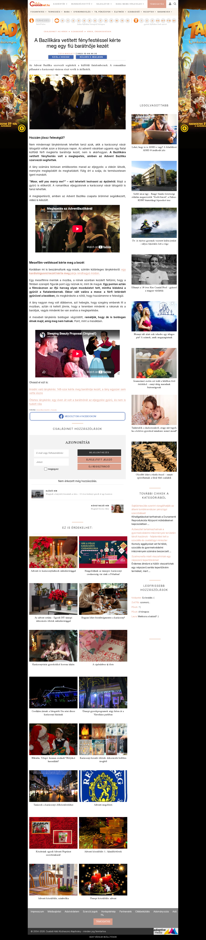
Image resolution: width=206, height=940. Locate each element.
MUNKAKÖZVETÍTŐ (80, 4)
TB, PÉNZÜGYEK (102, 12)
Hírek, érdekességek (99, 32)
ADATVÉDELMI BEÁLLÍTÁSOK (103, 937)
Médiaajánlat (54, 911)
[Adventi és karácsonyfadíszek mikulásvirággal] (53, 552)
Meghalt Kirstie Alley (100, 509)
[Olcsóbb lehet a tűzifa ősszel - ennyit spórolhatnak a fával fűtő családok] (154, 457)
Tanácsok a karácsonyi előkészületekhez (53, 805)
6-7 (163, 21)
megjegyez (53, 469)
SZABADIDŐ (134, 12)
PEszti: (136, 607)
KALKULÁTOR (103, 4)
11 (122, 21)
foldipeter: (143, 597)
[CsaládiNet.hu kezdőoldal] (40, 4)
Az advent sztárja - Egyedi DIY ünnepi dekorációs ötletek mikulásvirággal (53, 619)
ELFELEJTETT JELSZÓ (99, 459)
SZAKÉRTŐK (59, 4)
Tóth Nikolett (66, 54)
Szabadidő (77, 32)
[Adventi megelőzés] (103, 786)
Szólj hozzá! (61, 57)
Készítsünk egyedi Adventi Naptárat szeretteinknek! (53, 853)
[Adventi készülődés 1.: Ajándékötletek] (103, 833)
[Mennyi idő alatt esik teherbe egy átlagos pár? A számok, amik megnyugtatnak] (154, 316)
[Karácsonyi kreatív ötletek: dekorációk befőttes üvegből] (103, 739)
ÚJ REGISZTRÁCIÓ (99, 466)
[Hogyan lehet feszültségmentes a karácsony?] (103, 599)
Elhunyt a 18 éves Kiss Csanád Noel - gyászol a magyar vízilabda (154, 289)
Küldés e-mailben (91, 57)
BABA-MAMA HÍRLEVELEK (129, 4)
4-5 (157, 21)
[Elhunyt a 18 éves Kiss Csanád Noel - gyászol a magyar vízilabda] (154, 269)
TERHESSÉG (54, 12)
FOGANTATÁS (37, 12)
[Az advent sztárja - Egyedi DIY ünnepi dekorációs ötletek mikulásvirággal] (53, 599)
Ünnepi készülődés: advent (103, 898)
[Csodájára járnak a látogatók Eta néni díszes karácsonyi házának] (53, 692)
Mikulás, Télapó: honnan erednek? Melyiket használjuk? (53, 759)
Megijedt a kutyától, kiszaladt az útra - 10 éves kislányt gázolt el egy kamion (79, 494)
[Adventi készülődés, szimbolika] (53, 879)
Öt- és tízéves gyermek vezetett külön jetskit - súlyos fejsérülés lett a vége (154, 242)
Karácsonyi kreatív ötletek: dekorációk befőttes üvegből (103, 759)
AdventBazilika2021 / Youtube (46, 410)
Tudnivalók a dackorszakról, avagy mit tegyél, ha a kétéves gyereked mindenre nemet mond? (154, 429)
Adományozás (161, 911)
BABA (67, 12)
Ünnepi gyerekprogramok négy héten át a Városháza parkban (103, 713)
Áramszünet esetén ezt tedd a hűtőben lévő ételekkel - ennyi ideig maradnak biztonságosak (154, 384)
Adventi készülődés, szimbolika (53, 898)
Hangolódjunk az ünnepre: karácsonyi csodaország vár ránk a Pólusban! (103, 572)
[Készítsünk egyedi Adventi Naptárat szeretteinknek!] (53, 833)
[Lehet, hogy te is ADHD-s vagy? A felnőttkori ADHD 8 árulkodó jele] (154, 129)
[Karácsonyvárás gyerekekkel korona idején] (53, 646)
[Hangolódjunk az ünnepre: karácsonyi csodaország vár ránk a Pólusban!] (103, 552)
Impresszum (37, 911)
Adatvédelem (72, 911)
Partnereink (125, 911)
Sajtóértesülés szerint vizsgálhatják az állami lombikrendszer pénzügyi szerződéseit (153, 509)
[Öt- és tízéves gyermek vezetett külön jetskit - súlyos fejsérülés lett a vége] (154, 223)
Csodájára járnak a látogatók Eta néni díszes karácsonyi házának (53, 713)
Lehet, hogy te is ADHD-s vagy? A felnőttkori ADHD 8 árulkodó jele (154, 149)
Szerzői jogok (90, 911)
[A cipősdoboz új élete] (103, 646)
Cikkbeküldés (142, 911)
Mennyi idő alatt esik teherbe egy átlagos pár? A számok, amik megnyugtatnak (154, 336)
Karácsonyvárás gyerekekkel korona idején (53, 664)
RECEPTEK (148, 12)
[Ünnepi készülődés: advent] (103, 879)
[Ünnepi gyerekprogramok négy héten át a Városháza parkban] (103, 692)
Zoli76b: (141, 602)
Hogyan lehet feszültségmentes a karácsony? (103, 618)
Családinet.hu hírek (56, 32)
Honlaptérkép (108, 911)
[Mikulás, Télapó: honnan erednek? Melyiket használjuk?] (53, 739)
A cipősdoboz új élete (103, 664)
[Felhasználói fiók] (170, 2)
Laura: (145, 616)
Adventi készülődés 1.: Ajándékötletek (103, 852)
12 (127, 21)
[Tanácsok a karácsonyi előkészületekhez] (53, 786)
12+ (174, 21)
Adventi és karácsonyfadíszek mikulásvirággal (53, 571)
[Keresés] (175, 2)
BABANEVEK (164, 12)
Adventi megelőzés (103, 805)
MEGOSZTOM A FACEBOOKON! (80, 416)
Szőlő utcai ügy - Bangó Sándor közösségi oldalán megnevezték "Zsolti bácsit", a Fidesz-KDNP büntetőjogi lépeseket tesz (154, 197)
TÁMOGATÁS (157, 4)
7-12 (169, 21)
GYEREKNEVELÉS (82, 12)
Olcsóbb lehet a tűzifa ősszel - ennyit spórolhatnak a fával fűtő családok (154, 476)
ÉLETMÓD (119, 12)
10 (117, 21)
